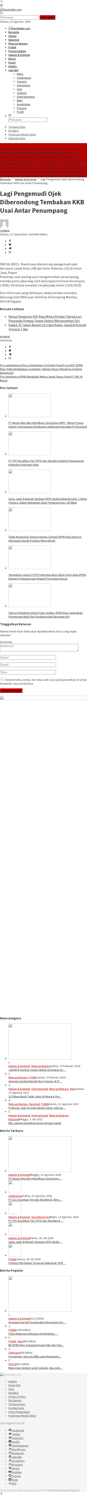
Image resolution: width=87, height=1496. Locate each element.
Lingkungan (15, 1196)
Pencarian (47, 17)
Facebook (17, 1430)
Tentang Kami (16, 1404)
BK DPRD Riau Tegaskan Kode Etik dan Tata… (36, 1345)
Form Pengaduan (19, 1412)
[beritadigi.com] (11, 9)
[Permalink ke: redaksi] (4, 227)
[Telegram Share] (9, 249)
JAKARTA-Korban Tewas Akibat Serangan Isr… (37, 1070)
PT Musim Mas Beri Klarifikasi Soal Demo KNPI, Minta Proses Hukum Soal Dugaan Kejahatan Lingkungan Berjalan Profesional (42, 151)
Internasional (39, 1089)
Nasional (34, 1104)
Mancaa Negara (41, 1066)
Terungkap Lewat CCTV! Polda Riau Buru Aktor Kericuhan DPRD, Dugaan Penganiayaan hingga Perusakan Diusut (47, 576)
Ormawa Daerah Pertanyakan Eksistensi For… (37, 1322)
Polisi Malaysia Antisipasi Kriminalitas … (33, 1334)
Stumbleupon (19, 1445)
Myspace (17, 1464)
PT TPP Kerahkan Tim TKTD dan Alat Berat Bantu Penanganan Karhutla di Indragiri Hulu (43, 162)
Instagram (17, 1453)
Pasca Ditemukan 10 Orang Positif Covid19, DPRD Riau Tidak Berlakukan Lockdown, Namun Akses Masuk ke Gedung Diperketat (41, 369)
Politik (33, 1077)
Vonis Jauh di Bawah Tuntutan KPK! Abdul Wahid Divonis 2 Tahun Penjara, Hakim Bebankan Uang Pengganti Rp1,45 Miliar (42, 168)
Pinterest (17, 1438)
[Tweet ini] (9, 245)
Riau (72, 1089)
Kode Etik (14, 1385)
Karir (11, 1389)
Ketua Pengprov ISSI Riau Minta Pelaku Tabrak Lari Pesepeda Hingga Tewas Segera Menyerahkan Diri (45, 318)
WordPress (18, 1449)
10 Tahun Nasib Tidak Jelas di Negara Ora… (35, 1096)
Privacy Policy (17, 1396)
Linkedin (16, 1457)
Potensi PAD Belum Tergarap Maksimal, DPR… (37, 1263)
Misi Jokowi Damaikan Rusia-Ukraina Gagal (34, 1123)
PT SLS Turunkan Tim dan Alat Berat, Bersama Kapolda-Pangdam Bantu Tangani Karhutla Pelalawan (39, 156)
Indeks (12, 1381)
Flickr (14, 1480)
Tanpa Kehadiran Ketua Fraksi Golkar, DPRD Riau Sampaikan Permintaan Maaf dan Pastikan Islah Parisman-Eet (45, 614)
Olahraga (14, 1353)
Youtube (16, 1472)
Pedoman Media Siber (22, 1415)
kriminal (5, 336)
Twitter (15, 1434)
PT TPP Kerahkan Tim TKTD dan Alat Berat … (35, 1221)
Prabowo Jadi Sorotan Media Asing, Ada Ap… (36, 1108)
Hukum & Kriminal (19, 1066)
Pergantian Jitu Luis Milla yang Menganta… (35, 1356)
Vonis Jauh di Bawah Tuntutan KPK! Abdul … (35, 1242)
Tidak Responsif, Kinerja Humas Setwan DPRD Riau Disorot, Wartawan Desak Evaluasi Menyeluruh (45, 539)
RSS (13, 1483)
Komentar (6, 642)
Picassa (16, 1476)
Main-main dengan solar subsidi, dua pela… (35, 1368)
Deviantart (17, 1461)
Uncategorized (40, 1217)
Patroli (12, 1364)
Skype (15, 1468)
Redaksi (13, 1393)
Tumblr (15, 1442)
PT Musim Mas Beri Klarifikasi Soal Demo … (35, 1178)
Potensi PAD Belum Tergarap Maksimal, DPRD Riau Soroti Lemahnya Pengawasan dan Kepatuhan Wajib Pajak (43, 173)
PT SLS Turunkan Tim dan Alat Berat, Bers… (35, 1200)
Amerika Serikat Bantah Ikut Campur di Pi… (35, 1081)
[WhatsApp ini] (9, 252)
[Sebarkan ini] (9, 241)
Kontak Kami (16, 1408)
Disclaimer (15, 1400)
